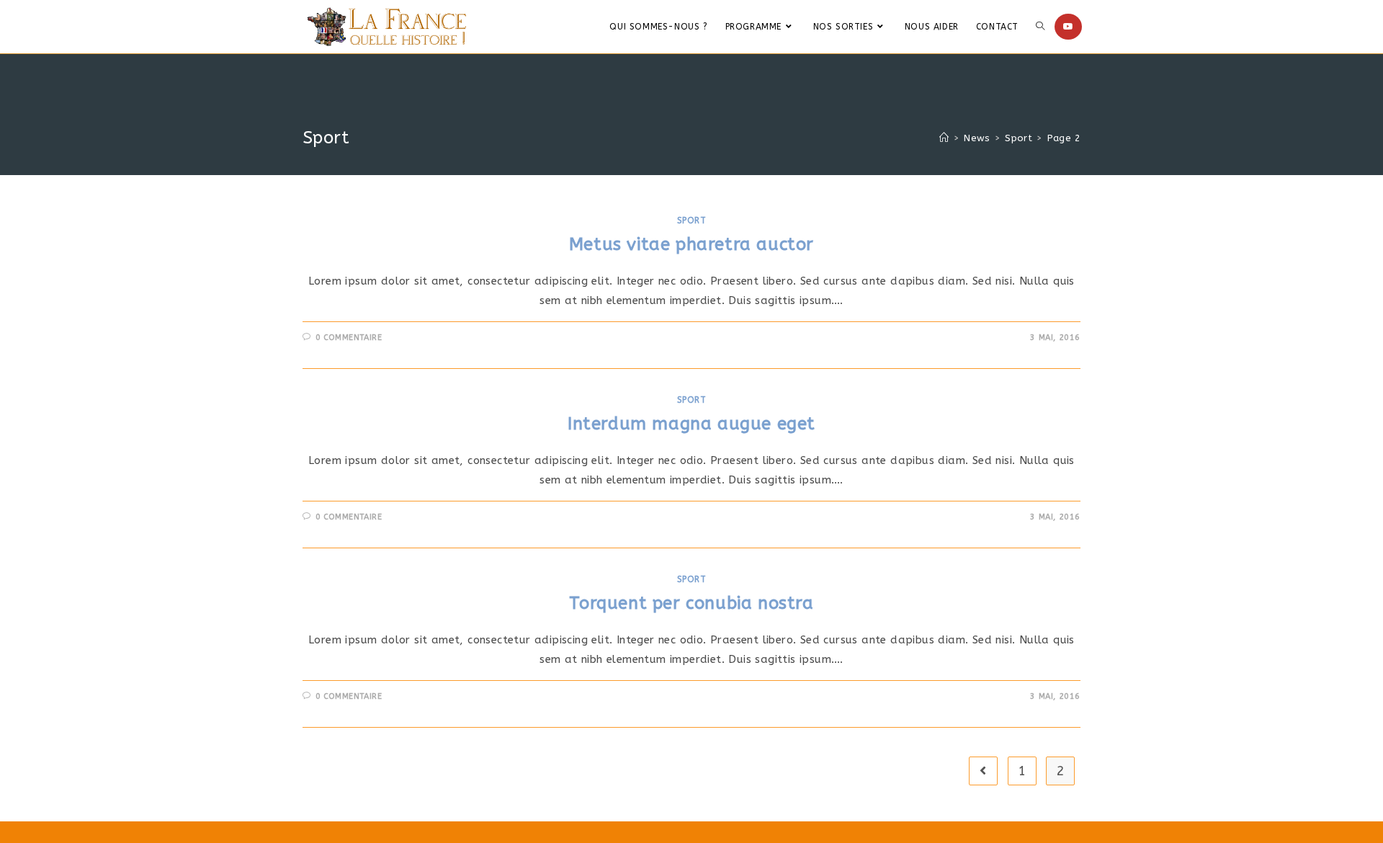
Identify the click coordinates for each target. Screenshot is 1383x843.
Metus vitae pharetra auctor (691, 244)
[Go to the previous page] (983, 771)
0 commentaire (348, 337)
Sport (692, 220)
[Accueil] (944, 138)
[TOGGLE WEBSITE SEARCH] (1040, 26)
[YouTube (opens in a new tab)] (1068, 27)
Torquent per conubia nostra (691, 603)
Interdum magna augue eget (691, 424)
